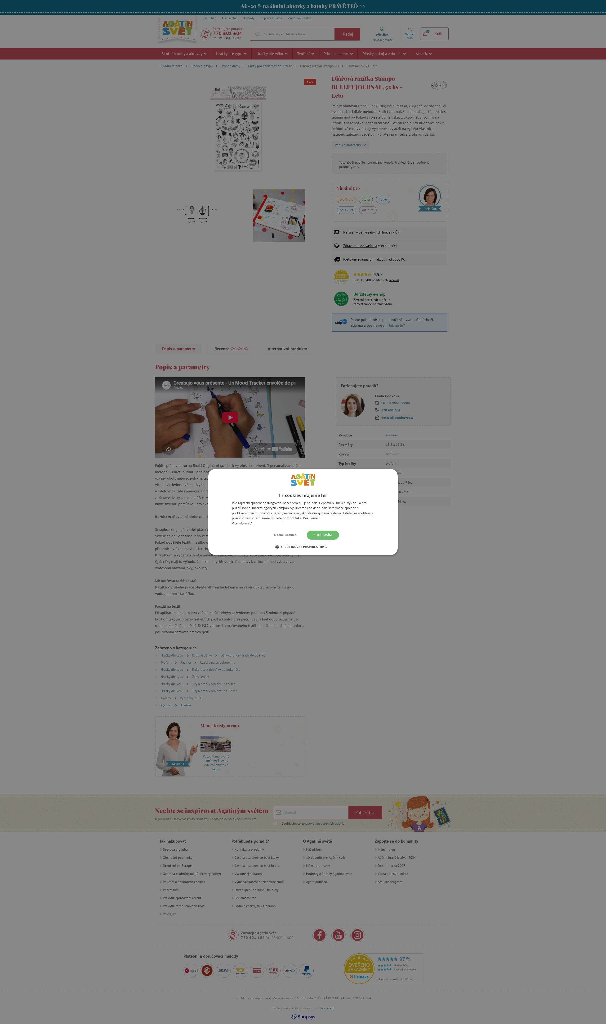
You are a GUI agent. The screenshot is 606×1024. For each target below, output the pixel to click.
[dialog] (303, 512)
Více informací (242, 523)
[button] (303, 546)
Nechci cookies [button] (285, 535)
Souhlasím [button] (323, 535)
